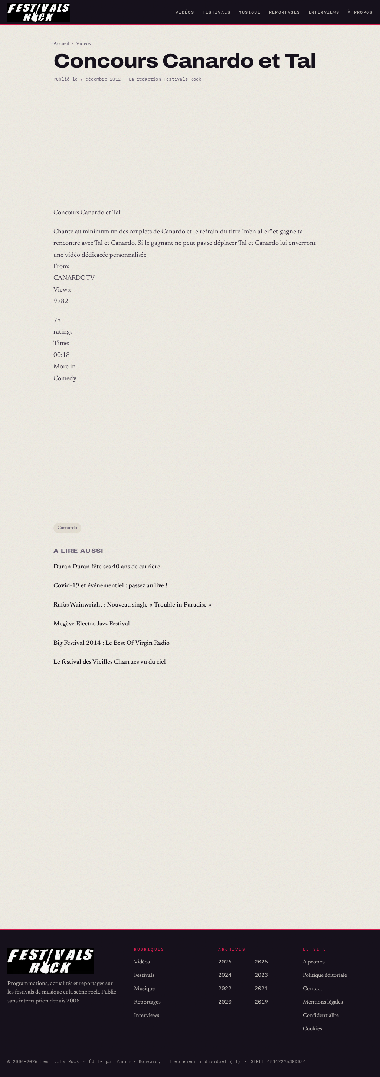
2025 (261, 961)
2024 (225, 974)
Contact (312, 989)
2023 (261, 974)
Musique (250, 12)
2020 (225, 1001)
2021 (261, 988)
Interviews (324, 12)
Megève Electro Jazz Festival (91, 624)
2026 (225, 961)
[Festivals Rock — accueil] (38, 12)
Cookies (312, 1029)
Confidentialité (321, 1015)
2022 (225, 988)
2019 (261, 1001)
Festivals (216, 12)
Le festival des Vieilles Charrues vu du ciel (109, 662)
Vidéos (185, 12)
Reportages (284, 12)
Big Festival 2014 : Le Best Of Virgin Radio (111, 643)
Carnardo (67, 528)
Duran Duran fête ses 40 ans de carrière (106, 567)
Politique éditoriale (325, 975)
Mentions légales (323, 1002)
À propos (360, 12)
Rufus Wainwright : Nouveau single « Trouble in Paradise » (132, 605)
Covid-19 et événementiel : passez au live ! (110, 586)
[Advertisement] (190, 145)
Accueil (61, 44)
